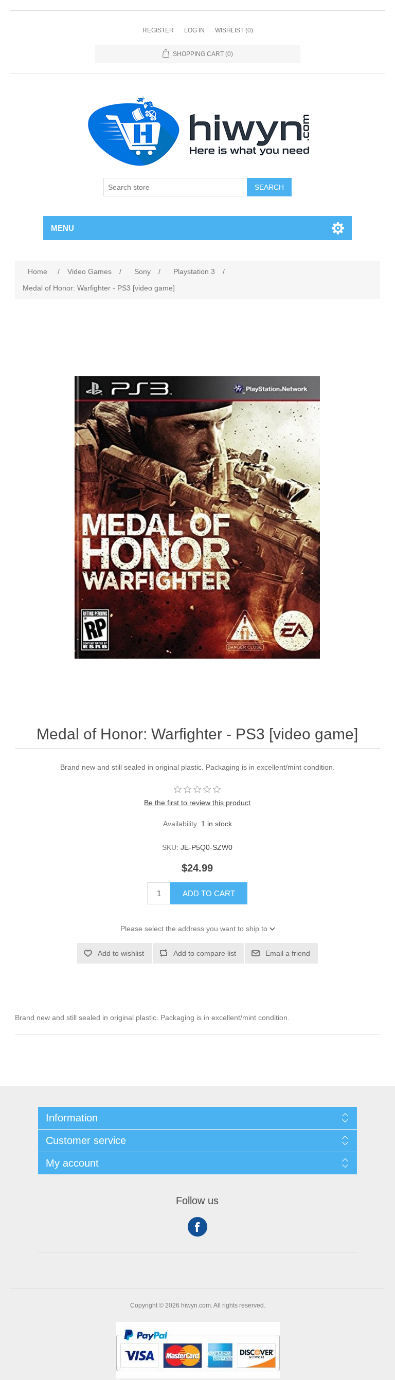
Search (269, 187)
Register (158, 30)
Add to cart (209, 893)
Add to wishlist (121, 953)
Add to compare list (204, 953)
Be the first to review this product (197, 802)
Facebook (197, 1227)
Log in (194, 30)
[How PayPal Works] (198, 1376)
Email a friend (287, 953)
